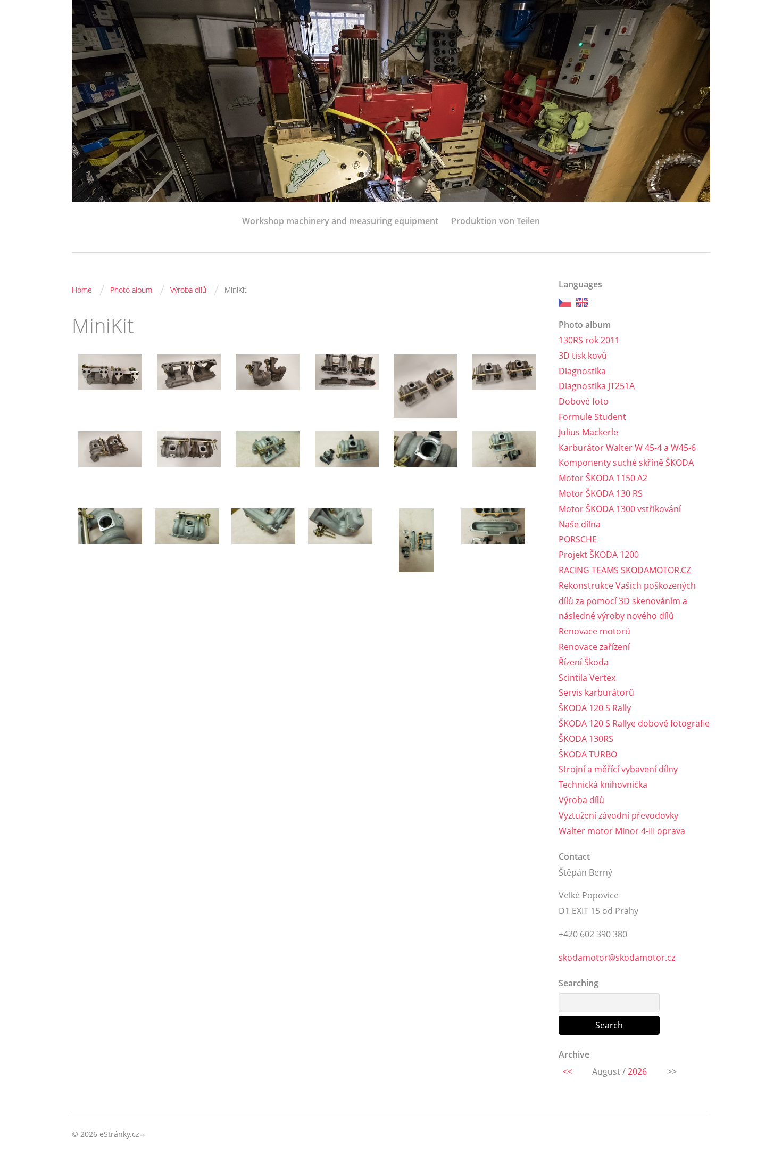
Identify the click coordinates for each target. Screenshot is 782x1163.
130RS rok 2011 (589, 340)
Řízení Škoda (584, 662)
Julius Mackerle (588, 432)
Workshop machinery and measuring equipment (340, 221)
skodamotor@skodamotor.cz (617, 957)
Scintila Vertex (587, 677)
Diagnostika (582, 371)
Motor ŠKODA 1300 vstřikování (620, 509)
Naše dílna (580, 524)
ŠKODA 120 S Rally (595, 708)
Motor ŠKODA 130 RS (601, 493)
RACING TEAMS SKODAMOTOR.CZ (625, 570)
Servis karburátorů (596, 692)
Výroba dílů (188, 290)
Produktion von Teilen (495, 221)
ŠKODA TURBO (588, 754)
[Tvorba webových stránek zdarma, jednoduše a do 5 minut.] (143, 1135)
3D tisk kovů (583, 355)
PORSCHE (578, 539)
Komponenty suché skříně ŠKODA (626, 462)
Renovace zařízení (594, 647)
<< (567, 1071)
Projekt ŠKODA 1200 (599, 554)
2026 (637, 1071)
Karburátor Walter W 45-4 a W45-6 (627, 447)
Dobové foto (584, 401)
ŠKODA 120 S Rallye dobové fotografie (634, 723)
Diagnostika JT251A (597, 386)
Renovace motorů (594, 631)
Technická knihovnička (603, 784)
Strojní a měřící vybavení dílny (618, 769)
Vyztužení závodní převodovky (618, 815)
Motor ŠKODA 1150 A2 (603, 478)
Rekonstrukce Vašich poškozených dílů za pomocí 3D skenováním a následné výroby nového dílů (627, 601)
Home (82, 290)
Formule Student (592, 417)
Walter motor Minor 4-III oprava (622, 831)
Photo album (131, 290)
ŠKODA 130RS (586, 739)
